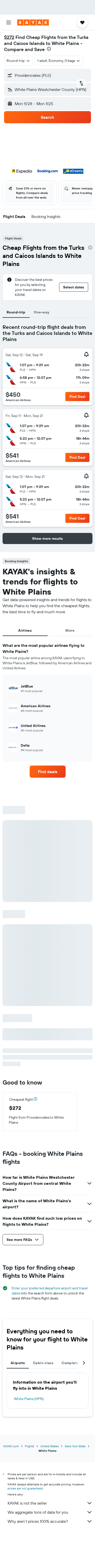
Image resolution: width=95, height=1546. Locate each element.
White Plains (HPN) (29, 1398)
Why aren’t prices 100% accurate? (38, 1521)
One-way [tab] (41, 312)
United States (49, 1446)
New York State (75, 1446)
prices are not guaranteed (25, 1488)
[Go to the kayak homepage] (33, 22)
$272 (9, 37)
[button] (8, 22)
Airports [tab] (18, 1363)
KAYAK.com (11, 1446)
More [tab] (69, 630)
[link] (48, 772)
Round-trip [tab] (16, 312)
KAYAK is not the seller (27, 1503)
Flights (29, 1446)
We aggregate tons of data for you (38, 1512)
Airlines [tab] (25, 630)
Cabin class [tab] (43, 1363)
